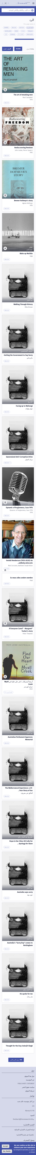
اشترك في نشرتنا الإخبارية (25, 1135)
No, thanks (7, 1151)
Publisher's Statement (26, 1083)
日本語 (23, 31)
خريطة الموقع (30, 1091)
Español (6, 27)
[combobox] (4, 3)
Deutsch (21, 27)
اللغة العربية (30, 27)
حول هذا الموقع (29, 1076)
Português (30, 34)
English (14, 27)
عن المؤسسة (30, 1080)
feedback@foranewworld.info (23, 1119)
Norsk (16, 31)
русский (21, 34)
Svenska (12, 34)
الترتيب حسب (7, 49)
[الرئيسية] (23, 3)
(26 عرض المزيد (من (16, 1060)
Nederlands (8, 31)
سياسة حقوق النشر (28, 1087)
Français (30, 31)
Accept (5, 1146)
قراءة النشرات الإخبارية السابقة (24, 1130)
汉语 (6, 34)
